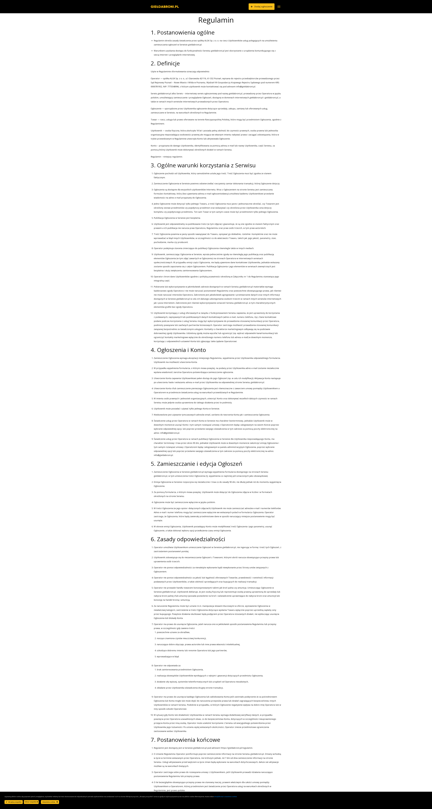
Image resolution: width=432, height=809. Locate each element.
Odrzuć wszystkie (31, 802)
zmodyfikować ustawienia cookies (225, 796)
